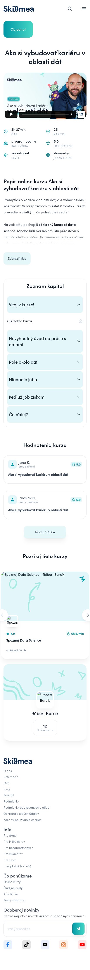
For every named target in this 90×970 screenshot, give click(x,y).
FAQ (6, 783)
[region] (45, 615)
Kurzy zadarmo (14, 900)
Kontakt (8, 795)
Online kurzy (12, 881)
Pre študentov (13, 853)
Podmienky (11, 801)
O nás (7, 770)
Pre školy (9, 860)
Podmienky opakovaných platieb (26, 807)
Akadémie (10, 894)
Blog (6, 789)
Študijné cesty (12, 888)
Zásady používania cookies (22, 819)
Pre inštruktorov (14, 841)
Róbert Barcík (45, 713)
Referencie (10, 777)
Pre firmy (9, 835)
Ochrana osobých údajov (21, 813)
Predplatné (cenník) (17, 866)
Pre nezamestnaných (18, 847)
